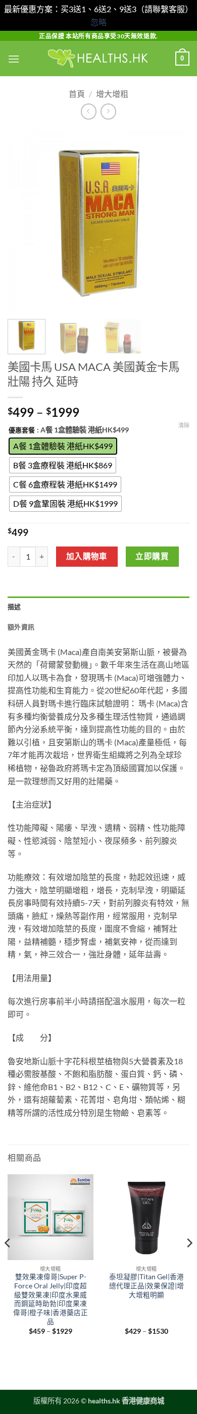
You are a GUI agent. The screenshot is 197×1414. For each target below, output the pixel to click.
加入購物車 (87, 556)
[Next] (173, 220)
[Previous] (24, 220)
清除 (183, 425)
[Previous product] (108, 111)
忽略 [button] (98, 22)
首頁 (77, 93)
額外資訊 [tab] (21, 627)
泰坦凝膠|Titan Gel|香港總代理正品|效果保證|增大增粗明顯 (146, 1285)
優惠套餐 (22, 430)
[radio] (63, 446)
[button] (14, 58)
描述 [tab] (14, 607)
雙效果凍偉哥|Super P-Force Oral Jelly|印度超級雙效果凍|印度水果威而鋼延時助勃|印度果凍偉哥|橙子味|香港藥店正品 (50, 1299)
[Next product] (88, 111)
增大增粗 (112, 93)
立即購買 (152, 556)
